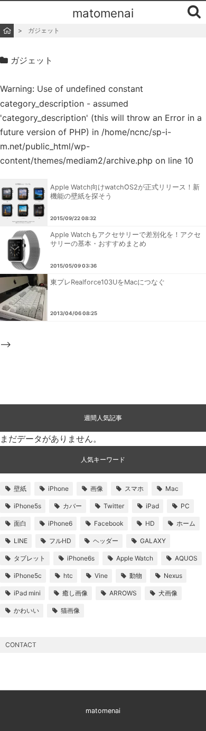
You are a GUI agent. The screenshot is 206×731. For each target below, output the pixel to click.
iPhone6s (81, 558)
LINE (20, 541)
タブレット (29, 558)
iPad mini (27, 593)
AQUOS (186, 558)
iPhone (58, 488)
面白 (20, 523)
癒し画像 (75, 593)
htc (68, 576)
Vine (101, 576)
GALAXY (153, 541)
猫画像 (70, 610)
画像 (96, 488)
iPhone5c (28, 576)
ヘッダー (105, 541)
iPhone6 (60, 523)
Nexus (173, 576)
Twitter (114, 506)
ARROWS (123, 593)
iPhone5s (27, 506)
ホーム (185, 523)
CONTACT (20, 645)
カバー (72, 506)
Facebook (109, 523)
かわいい (26, 610)
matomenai (103, 13)
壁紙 (20, 488)
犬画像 (167, 593)
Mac (172, 488)
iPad (152, 506)
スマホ (134, 488)
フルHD (60, 541)
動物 (135, 576)
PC (185, 506)
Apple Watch (134, 558)
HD (150, 523)
